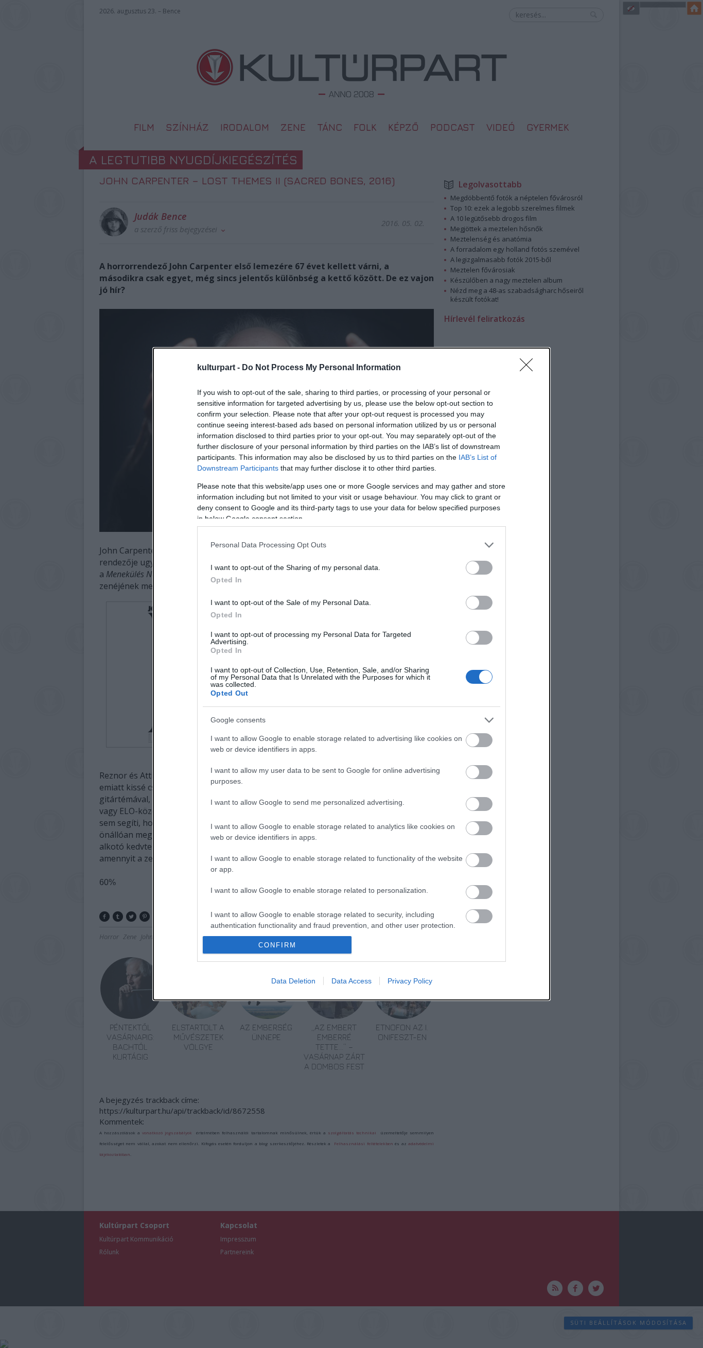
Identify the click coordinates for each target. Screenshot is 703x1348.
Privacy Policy (410, 981)
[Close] (529, 368)
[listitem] (351, 545)
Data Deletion (293, 981)
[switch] (479, 568)
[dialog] (351, 674)
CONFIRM (277, 945)
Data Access (351, 981)
